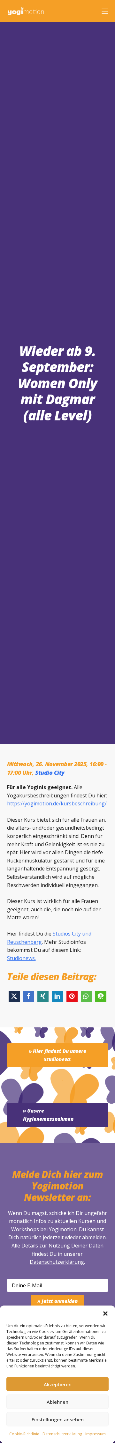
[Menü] (105, 11)
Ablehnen (57, 1402)
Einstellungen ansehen (58, 1419)
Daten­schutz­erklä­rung (62, 1434)
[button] (105, 1313)
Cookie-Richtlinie (24, 1434)
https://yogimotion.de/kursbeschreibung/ (57, 803)
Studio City (50, 772)
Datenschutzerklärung (57, 1261)
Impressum (95, 1434)
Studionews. (21, 958)
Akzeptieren (58, 1384)
